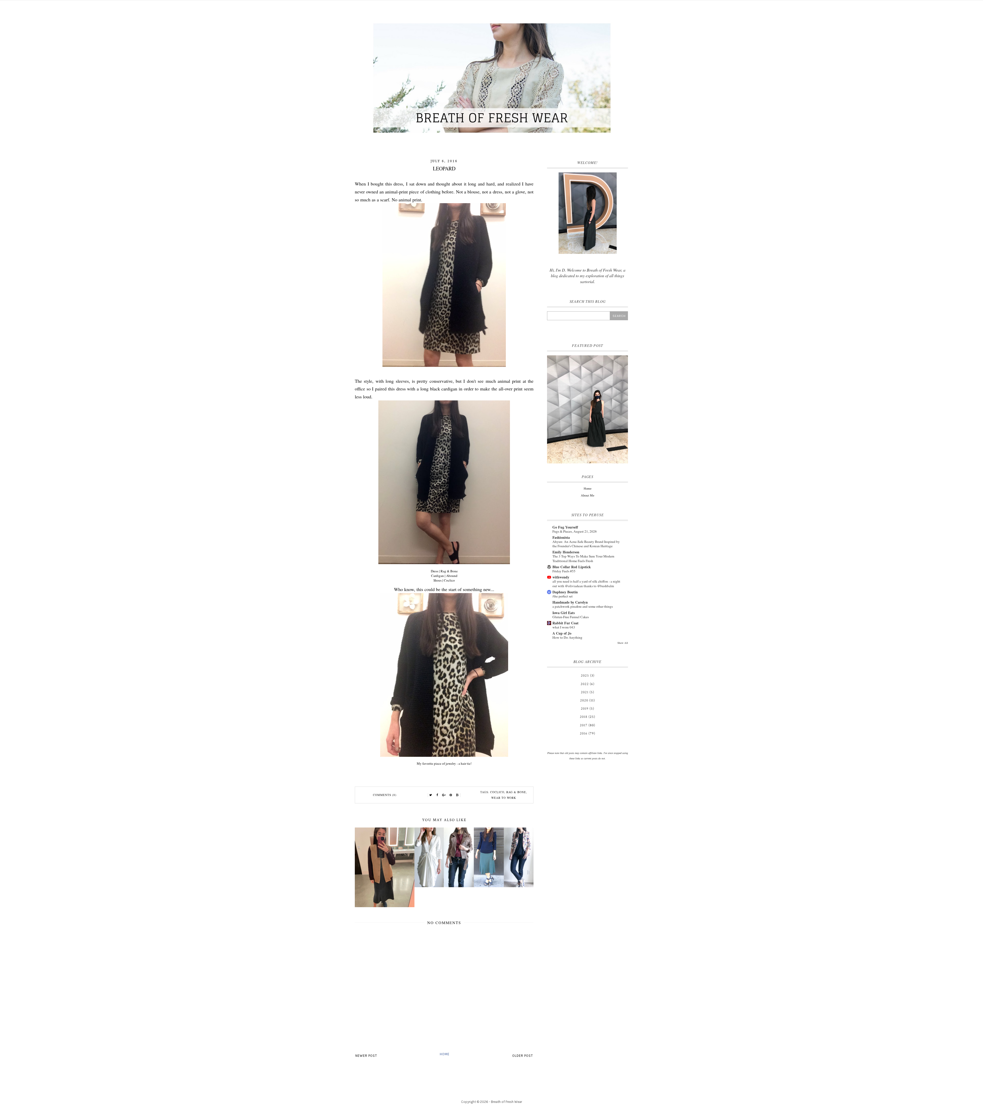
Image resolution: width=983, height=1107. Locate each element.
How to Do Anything (567, 637)
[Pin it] (450, 795)
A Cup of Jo (561, 633)
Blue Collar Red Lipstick (571, 567)
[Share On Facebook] (437, 795)
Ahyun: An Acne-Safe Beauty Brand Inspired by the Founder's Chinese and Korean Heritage (586, 543)
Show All (622, 643)
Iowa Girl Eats (563, 612)
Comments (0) (385, 795)
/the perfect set (562, 596)
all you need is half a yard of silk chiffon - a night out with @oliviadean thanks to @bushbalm (586, 583)
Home (445, 1054)
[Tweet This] (430, 795)
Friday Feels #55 (563, 571)
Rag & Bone (516, 792)
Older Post (522, 1056)
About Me (587, 495)
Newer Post (366, 1056)
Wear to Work (503, 798)
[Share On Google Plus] (444, 795)
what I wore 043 (563, 627)
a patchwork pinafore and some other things (582, 606)
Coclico (497, 792)
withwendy (560, 577)
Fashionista (561, 537)
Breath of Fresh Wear (506, 1102)
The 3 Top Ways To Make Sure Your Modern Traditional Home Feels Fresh (583, 558)
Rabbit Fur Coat (565, 623)
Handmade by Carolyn (570, 602)
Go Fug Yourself (565, 527)
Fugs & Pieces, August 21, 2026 (574, 531)
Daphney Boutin (565, 592)
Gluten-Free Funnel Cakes (570, 617)
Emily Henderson (565, 552)
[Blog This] (457, 795)
